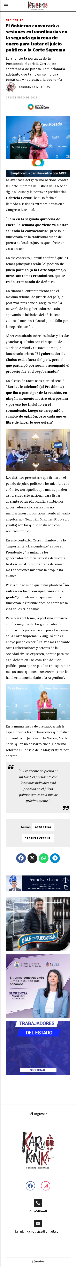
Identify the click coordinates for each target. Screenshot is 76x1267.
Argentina (43, 827)
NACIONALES (15, 20)
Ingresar (40, 1114)
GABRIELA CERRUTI (38, 838)
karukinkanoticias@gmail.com (38, 1232)
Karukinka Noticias (34, 87)
